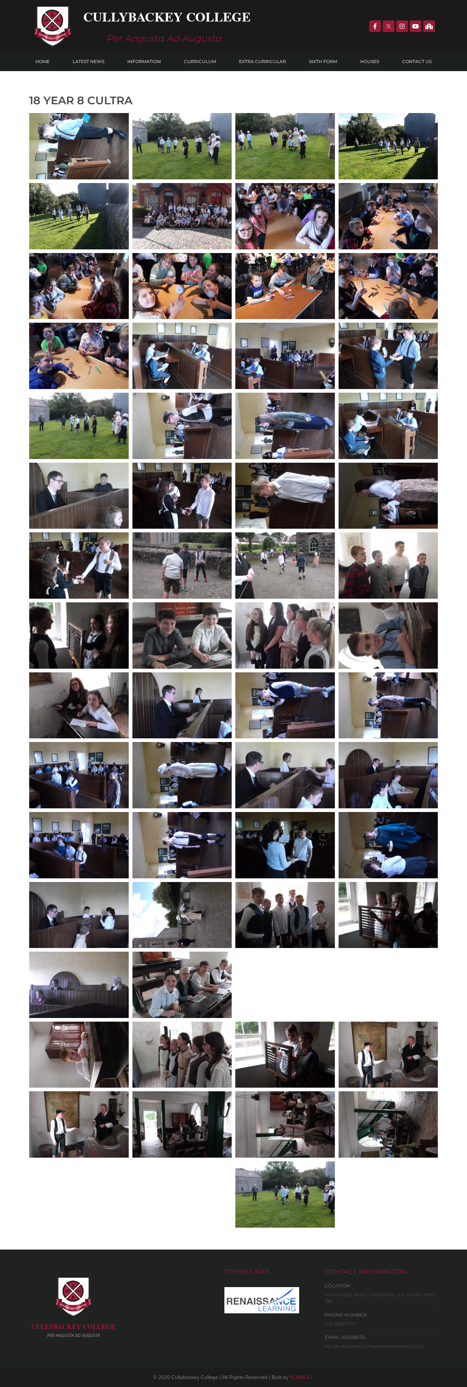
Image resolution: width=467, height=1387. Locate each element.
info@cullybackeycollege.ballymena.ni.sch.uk (374, 1346)
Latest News (88, 61)
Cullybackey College (167, 16)
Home (42, 61)
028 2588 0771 (340, 1323)
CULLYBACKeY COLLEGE (73, 1326)
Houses (369, 61)
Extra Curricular (262, 61)
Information (144, 61)
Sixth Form (323, 61)
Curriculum (200, 61)
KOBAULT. (302, 1377)
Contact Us (417, 61)
